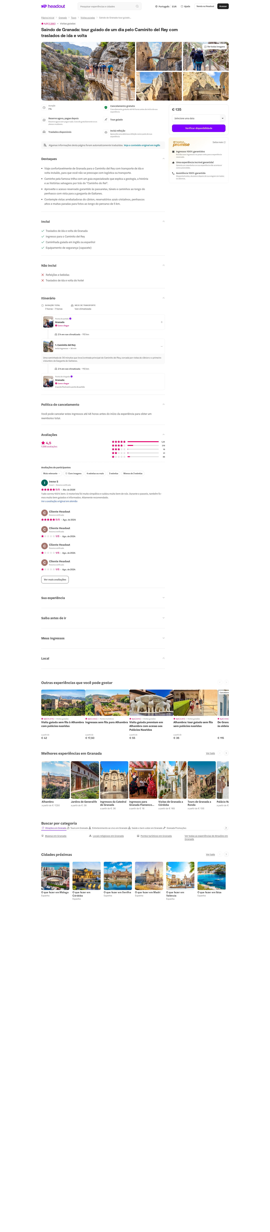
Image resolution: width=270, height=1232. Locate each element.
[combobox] (109, 6)
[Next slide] (226, 753)
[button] (88, 71)
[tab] (53, 828)
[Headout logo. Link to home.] (53, 6)
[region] (63, 703)
